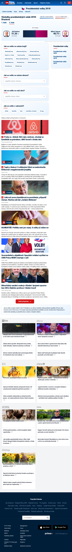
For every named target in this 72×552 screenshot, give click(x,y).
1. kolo (3, 23)
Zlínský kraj (18, 66)
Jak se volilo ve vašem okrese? (16, 75)
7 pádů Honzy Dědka (49, 506)
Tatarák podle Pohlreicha (22, 508)
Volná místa (7, 528)
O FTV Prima (7, 525)
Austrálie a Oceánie (31, 111)
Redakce (22, 542)
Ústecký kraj (8, 66)
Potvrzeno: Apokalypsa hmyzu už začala (15, 378)
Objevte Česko (45, 3)
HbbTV (6, 533)
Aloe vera (34, 508)
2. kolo (11, 23)
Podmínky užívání (8, 535)
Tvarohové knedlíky (24, 511)
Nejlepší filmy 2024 (21, 503)
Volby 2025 (60, 506)
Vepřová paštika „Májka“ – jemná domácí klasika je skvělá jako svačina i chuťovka (53, 378)
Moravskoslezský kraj (22, 58)
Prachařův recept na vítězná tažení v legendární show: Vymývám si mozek (52, 335)
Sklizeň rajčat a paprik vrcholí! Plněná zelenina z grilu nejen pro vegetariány (17, 483)
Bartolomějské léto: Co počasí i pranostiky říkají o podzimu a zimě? (18, 465)
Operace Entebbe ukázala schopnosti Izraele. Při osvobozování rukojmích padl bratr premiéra (17, 388)
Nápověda (23, 539)
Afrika (6, 111)
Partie (59, 503)
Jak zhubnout (9, 503)
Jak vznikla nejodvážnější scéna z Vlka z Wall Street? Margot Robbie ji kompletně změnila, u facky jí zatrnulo (18, 441)
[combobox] (24, 81)
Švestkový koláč (49, 511)
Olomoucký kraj (36, 58)
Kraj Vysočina (21, 55)
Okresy (21, 11)
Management (23, 525)
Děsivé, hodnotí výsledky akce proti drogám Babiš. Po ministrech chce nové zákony (18, 354)
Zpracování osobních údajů (25, 536)
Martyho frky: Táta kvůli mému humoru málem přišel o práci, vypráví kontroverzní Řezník (53, 422)
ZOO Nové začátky (25, 506)
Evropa (42, 111)
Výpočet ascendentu (61, 508)
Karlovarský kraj (34, 51)
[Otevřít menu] (2, 3)
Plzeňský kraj (20, 62)
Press (21, 528)
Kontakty (22, 533)
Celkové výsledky (7, 11)
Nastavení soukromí (25, 546)
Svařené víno (9, 508)
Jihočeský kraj (9, 51)
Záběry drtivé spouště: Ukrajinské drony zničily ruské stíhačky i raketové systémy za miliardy (17, 344)
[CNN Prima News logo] (10, 3)
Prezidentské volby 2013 (59, 62)
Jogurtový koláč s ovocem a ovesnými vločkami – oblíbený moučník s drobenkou (52, 388)
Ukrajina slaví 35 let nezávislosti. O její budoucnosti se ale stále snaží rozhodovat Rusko (18, 335)
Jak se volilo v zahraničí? (14, 106)
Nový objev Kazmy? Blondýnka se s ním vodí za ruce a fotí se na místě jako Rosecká (53, 440)
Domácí (19, 3)
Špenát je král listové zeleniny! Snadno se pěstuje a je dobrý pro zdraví (18, 474)
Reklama (6, 530)
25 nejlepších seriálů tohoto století (13, 421)
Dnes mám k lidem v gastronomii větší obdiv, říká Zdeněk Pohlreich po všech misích (52, 344)
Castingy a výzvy (24, 530)
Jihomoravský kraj (21, 51)
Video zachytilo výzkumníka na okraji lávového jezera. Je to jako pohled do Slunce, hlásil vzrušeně (18, 397)
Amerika (14, 111)
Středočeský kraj (32, 62)
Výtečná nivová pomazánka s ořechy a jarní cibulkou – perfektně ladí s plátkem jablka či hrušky (53, 397)
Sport (36, 3)
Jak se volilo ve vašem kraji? (15, 46)
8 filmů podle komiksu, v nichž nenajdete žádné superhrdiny (17, 431)
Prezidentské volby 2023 (59, 52)
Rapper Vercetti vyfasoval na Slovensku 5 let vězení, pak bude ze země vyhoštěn (53, 431)
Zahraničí (28, 3)
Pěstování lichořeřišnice (45, 508)
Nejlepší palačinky (37, 511)
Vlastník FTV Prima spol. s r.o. (10, 542)
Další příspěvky (23, 301)
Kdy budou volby (13, 506)
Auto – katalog (37, 506)
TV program (43, 503)
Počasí (64, 503)
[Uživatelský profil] (65, 3)
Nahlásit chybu (8, 546)
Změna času (52, 503)
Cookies (6, 539)
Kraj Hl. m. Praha (9, 55)
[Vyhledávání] (61, 3)
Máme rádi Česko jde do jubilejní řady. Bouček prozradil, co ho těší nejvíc (51, 354)
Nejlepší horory (33, 503)
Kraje (15, 11)
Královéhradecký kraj (34, 55)
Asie (21, 111)
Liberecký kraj (9, 58)
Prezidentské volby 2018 (59, 57)
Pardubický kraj (9, 62)
